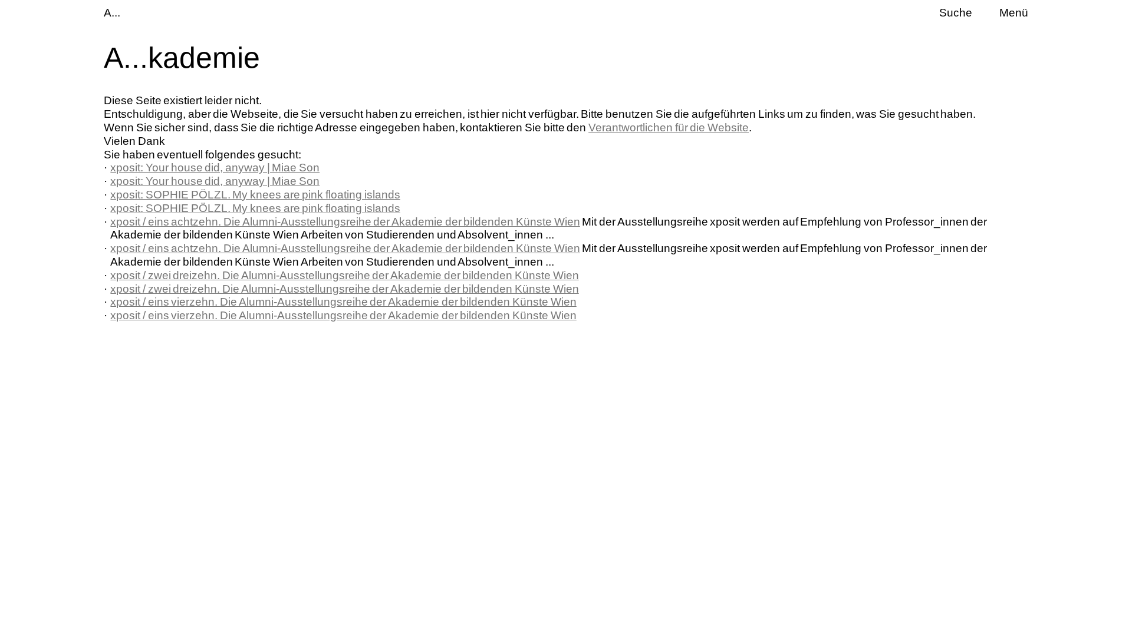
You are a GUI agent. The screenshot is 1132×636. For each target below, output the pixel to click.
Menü (1013, 12)
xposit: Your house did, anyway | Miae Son (215, 167)
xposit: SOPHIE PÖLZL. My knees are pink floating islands (255, 194)
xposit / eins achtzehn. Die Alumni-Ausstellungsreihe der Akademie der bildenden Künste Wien (345, 222)
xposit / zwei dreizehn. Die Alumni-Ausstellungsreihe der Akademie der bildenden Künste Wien (344, 275)
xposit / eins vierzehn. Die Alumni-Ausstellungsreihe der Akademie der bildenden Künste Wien (343, 302)
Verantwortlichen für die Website (668, 127)
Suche (955, 12)
